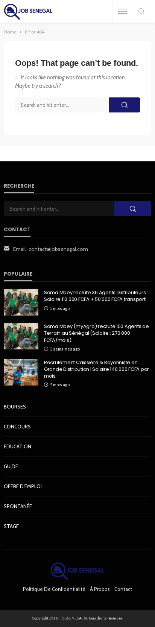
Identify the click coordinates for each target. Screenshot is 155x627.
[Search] (141, 12)
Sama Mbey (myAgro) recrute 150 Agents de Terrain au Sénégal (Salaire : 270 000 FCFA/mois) (96, 333)
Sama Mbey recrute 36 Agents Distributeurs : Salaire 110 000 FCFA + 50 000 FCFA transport (96, 296)
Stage (11, 526)
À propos (100, 589)
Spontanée (18, 506)
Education (17, 446)
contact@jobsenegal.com (58, 249)
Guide (11, 466)
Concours (17, 427)
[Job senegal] (28, 11)
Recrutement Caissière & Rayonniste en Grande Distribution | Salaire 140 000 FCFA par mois (96, 369)
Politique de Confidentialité (54, 589)
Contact (123, 589)
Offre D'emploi (23, 486)
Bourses (15, 407)
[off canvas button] (122, 11)
